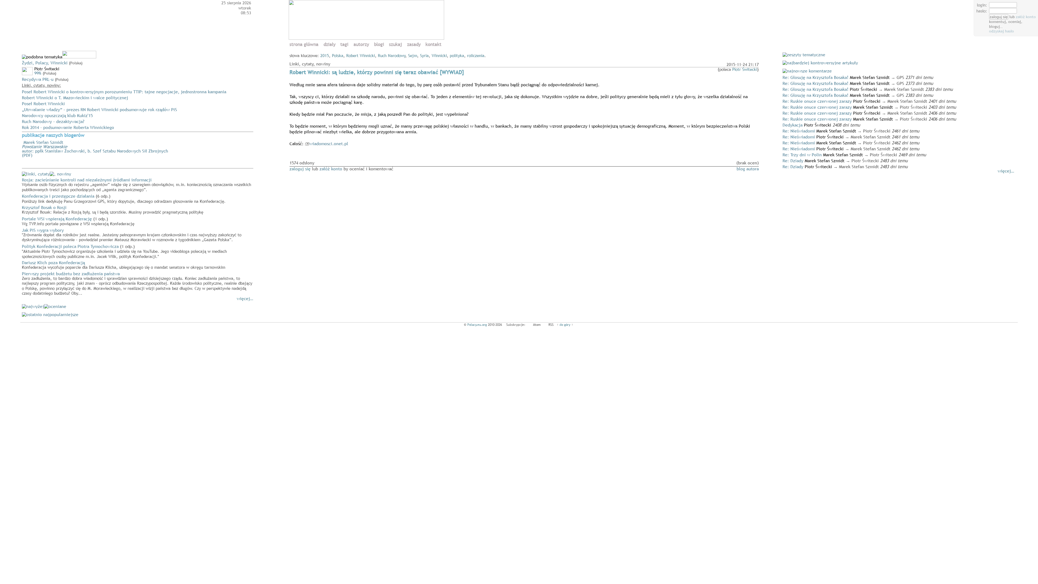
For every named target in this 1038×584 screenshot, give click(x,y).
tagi (344, 44)
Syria (424, 55)
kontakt (433, 44)
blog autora (748, 169)
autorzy (361, 44)
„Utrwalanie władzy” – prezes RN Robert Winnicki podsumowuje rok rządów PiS (99, 109)
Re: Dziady (793, 161)
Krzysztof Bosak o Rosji (112, 209)
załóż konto (1026, 16)
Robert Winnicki (360, 55)
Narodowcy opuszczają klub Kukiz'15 (57, 115)
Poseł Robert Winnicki (43, 104)
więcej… (245, 298)
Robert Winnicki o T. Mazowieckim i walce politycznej (75, 98)
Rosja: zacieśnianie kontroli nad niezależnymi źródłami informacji (136, 184)
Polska (337, 55)
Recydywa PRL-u (38, 79)
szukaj (395, 44)
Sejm (412, 55)
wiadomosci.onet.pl (329, 144)
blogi (379, 44)
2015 (324, 55)
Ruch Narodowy (391, 55)
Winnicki (439, 55)
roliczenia (475, 55)
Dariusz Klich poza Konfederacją (123, 265)
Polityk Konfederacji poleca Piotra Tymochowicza (124, 251)
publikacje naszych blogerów (53, 135)
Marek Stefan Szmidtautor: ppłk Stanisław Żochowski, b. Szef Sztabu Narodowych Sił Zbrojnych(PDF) (95, 148)
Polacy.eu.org (477, 324)
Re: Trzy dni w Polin (802, 155)
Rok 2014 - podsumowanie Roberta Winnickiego (68, 127)
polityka (457, 55)
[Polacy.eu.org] (367, 38)
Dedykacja (793, 125)
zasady (414, 44)
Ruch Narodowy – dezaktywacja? (53, 121)
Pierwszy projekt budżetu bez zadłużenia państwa (137, 283)
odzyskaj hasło (1001, 31)
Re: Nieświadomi (799, 131)
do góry (564, 324)
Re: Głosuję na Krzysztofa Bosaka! (816, 77)
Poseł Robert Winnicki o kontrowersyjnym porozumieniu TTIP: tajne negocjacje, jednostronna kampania (124, 92)
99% (37, 73)
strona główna (304, 44)
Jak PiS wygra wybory (131, 234)
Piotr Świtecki (744, 69)
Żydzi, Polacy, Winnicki (45, 63)
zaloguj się (300, 169)
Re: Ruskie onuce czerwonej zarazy (817, 101)
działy (329, 44)
